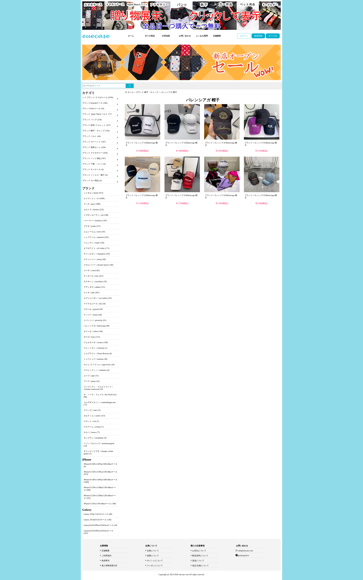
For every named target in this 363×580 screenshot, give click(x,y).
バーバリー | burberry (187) (95, 221)
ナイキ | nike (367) (92, 293)
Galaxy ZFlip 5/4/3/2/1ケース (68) (98, 514)
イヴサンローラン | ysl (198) (96, 215)
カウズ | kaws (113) (92, 337)
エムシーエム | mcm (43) (94, 232)
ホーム (131, 36)
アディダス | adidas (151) (94, 287)
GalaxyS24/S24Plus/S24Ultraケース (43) (100, 525)
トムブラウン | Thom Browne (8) (98, 353)
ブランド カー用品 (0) (92, 181)
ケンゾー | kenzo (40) (93, 315)
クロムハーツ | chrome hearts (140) (98, 265)
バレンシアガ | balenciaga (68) (96, 326)
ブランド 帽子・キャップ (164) (96, 131)
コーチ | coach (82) (92, 270)
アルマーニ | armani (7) (94, 427)
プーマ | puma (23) (92, 381)
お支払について (199, 551)
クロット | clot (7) (91, 421)
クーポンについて (155, 566)
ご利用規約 (106, 556)
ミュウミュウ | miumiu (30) (95, 359)
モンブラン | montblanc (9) (95, 438)
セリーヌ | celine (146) (93, 331)
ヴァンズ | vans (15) (92, 410)
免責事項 (105, 561)
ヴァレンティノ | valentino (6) (96, 370)
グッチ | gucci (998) (92, 204)
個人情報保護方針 (109, 566)
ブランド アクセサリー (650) (95, 153)
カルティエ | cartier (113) (94, 416)
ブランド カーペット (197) (94, 142)
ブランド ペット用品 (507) (94, 158)
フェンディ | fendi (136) (94, 243)
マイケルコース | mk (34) (95, 304)
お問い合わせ (185, 36)
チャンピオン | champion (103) (97, 254)
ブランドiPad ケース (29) (93, 109)
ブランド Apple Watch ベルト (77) (97, 114)
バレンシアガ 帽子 (169, 92)
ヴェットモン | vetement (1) (95, 348)
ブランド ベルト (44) (91, 136)
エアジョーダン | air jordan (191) (98, 298)
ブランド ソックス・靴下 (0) (95, 175)
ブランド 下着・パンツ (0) (94, 164)
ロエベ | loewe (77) (92, 432)
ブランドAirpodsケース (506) (94, 103)
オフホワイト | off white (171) (96, 248)
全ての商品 (150, 36)
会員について (153, 551)
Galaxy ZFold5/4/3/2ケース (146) (97, 520)
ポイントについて (155, 561)
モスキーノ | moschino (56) (95, 281)
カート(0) (273, 36)
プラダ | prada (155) (92, 226)
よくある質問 (202, 36)
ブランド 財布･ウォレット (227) (96, 125)
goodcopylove (243, 555)
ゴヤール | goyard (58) (93, 309)
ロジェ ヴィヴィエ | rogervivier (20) (99, 365)
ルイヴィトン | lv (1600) (94, 198)
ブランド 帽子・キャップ (147, 92)
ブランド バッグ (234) (92, 120)
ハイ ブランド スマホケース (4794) (97, 97)
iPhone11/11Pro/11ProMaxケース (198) (100, 504)
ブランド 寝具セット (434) (94, 147)
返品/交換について (200, 566)
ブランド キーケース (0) (93, 169)
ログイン (244, 36)
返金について (198, 561)
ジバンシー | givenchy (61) (95, 320)
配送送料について (200, 556)
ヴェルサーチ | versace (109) (96, 342)
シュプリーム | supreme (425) (96, 237)
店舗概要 (217, 36)
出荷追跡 (166, 36)
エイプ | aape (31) (91, 376)
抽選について (153, 556)
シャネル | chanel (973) (93, 193)
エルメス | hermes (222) (94, 209)
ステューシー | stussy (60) (95, 259)
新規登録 (258, 36)
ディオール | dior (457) (93, 276)
